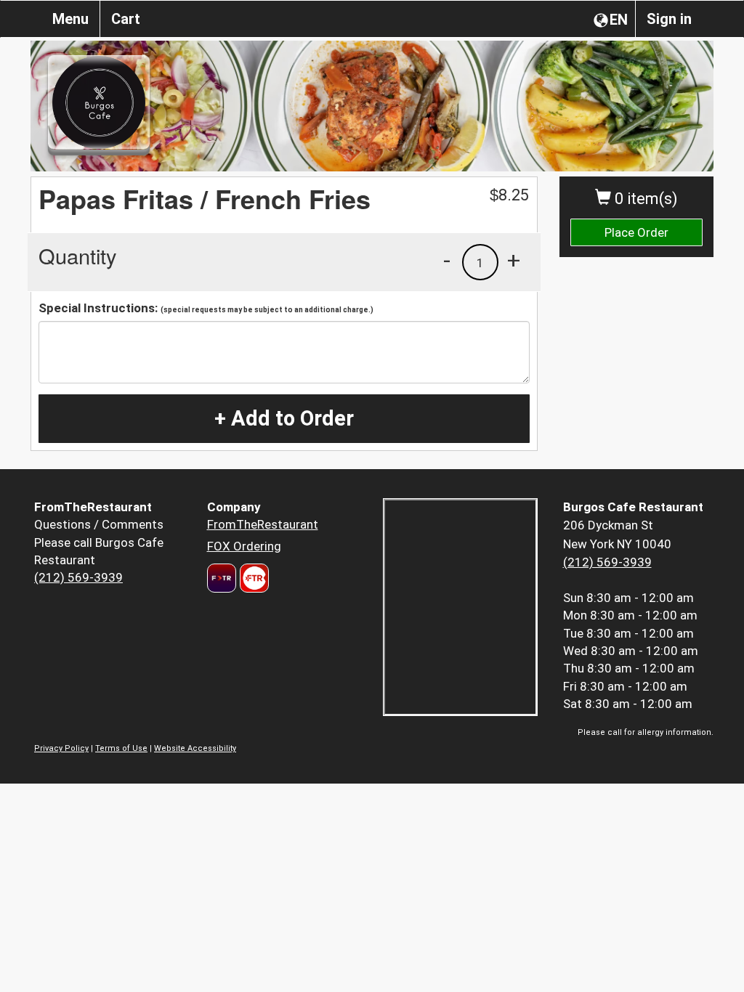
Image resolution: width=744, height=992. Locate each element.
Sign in (669, 19)
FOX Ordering (244, 546)
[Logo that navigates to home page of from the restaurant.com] (221, 578)
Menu (70, 19)
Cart (125, 19)
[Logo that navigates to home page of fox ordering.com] (252, 578)
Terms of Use (121, 748)
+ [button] (513, 260)
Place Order (636, 232)
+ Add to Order (284, 418)
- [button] (446, 260)
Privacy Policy (61, 748)
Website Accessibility (195, 748)
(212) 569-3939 (78, 577)
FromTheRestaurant (262, 524)
